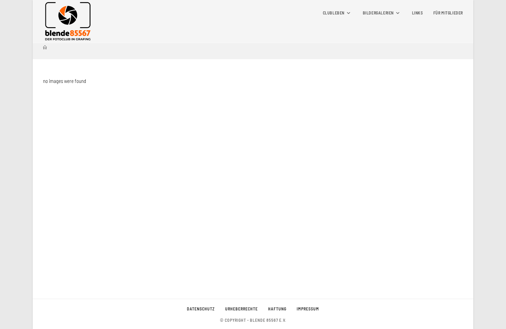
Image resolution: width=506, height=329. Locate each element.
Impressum (308, 308)
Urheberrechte (241, 308)
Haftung (277, 308)
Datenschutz (201, 308)
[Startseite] (45, 47)
